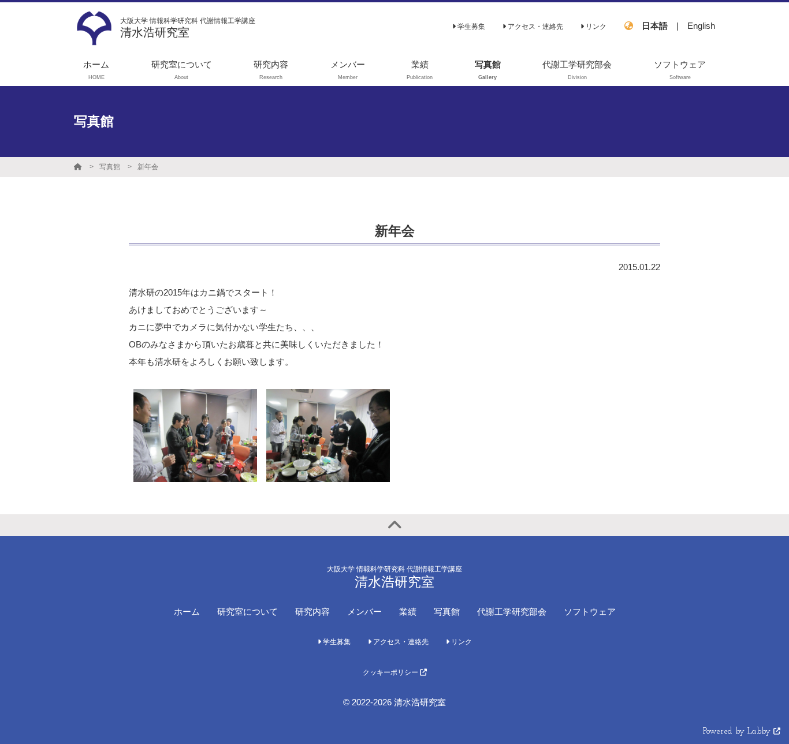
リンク (595, 27)
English (701, 26)
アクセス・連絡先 (534, 27)
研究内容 (312, 611)
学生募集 (470, 27)
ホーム (187, 611)
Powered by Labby (738, 731)
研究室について (247, 611)
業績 (407, 611)
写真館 (109, 167)
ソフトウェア (590, 611)
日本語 (655, 26)
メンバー (364, 611)
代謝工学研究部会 (511, 611)
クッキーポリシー (391, 672)
